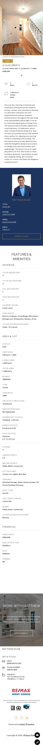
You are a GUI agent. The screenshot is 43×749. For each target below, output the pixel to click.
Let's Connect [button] (21, 633)
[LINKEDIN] (27, 718)
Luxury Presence (26, 724)
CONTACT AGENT (21, 236)
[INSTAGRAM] (22, 718)
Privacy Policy (30, 735)
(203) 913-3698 (8, 214)
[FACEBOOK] (16, 718)
